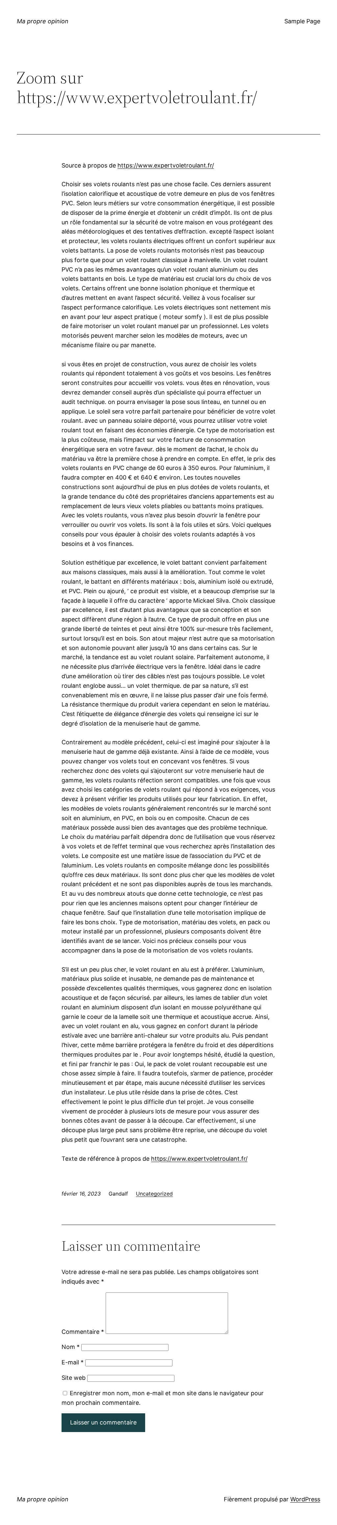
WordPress (305, 1499)
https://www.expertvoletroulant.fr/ (165, 165)
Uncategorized (154, 1193)
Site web (74, 1377)
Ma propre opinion (42, 21)
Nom (71, 1346)
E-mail (73, 1362)
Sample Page (302, 21)
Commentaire (83, 1331)
